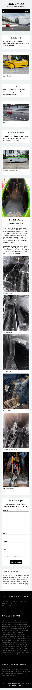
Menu (27, 11)
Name (5, 533)
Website (5, 549)
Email (5, 541)
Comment (7, 510)
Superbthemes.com (17, 685)
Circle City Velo (16, 3)
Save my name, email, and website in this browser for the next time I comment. (15, 557)
